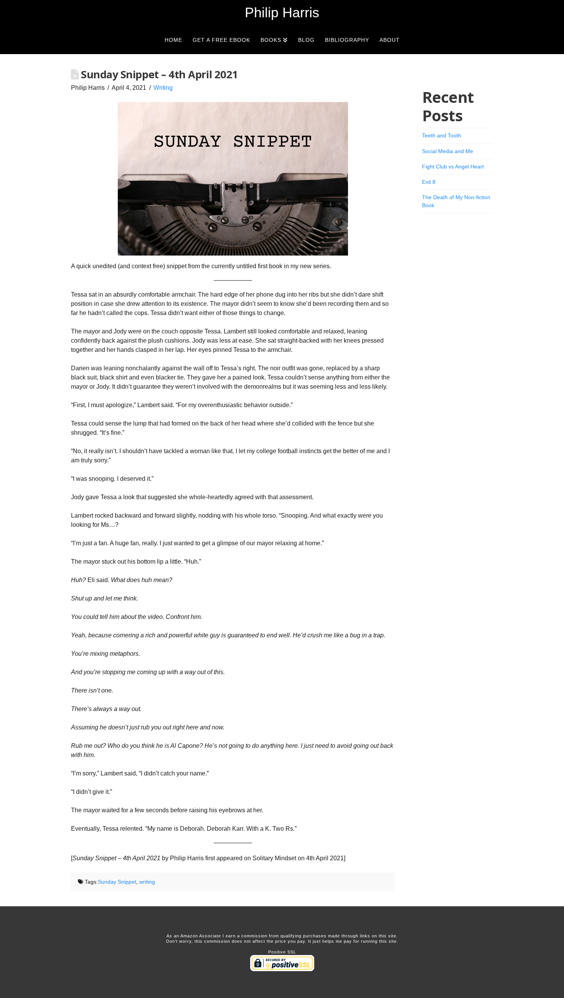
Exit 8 (428, 182)
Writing (163, 87)
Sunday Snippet (117, 882)
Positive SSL (282, 952)
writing (147, 882)
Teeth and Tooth (441, 135)
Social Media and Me (447, 151)
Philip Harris (282, 13)
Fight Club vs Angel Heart (453, 166)
